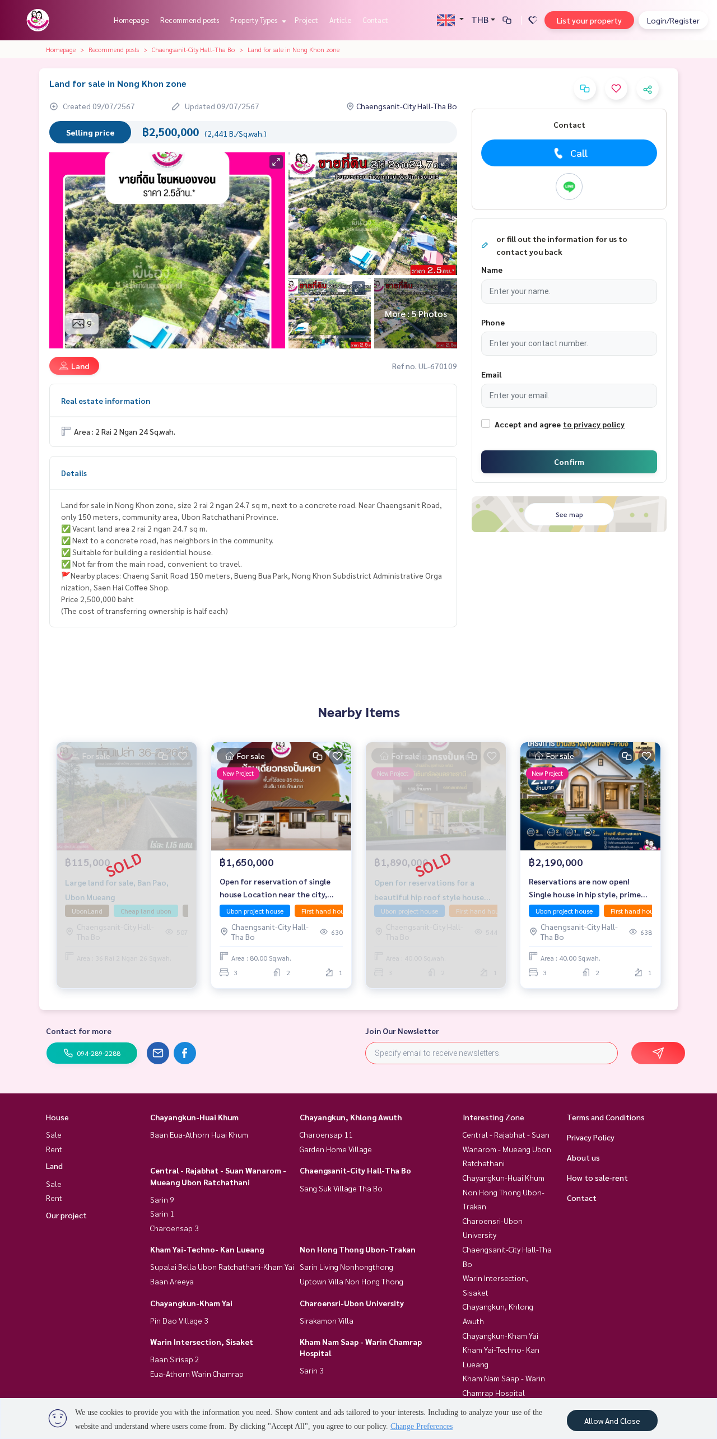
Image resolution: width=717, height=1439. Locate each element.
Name (491, 269)
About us (583, 1157)
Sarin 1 (162, 1213)
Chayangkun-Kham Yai (191, 1303)
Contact (375, 20)
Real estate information (105, 400)
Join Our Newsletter (402, 1031)
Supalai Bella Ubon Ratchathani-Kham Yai (222, 1266)
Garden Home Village (336, 1149)
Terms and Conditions (606, 1117)
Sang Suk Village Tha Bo (341, 1188)
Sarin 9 (162, 1199)
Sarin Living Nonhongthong (346, 1266)
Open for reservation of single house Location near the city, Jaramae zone (275, 888)
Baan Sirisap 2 (174, 1359)
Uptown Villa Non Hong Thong (351, 1281)
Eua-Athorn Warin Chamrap (197, 1373)
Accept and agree (528, 424)
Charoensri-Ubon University (352, 1303)
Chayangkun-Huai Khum (194, 1117)
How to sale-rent (597, 1177)
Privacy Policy (590, 1137)
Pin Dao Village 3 (179, 1320)
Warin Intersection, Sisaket (201, 1341)
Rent (54, 1149)
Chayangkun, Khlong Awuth (351, 1117)
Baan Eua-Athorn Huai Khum (199, 1134)
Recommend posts (189, 20)
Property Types (254, 20)
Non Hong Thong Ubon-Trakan (358, 1249)
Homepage (131, 20)
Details (74, 473)
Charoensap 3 (174, 1228)
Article (340, 20)
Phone (493, 322)
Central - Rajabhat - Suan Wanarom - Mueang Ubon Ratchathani (507, 1148)
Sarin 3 (312, 1370)
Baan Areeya (172, 1281)
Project (306, 20)
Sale (54, 1134)
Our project (66, 1215)
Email (491, 374)
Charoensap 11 (326, 1134)
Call (579, 152)
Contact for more (78, 1031)
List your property (589, 20)
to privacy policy (594, 424)
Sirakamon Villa (326, 1320)
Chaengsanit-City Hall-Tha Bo (193, 49)
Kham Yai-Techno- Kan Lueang (207, 1249)
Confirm (569, 462)
